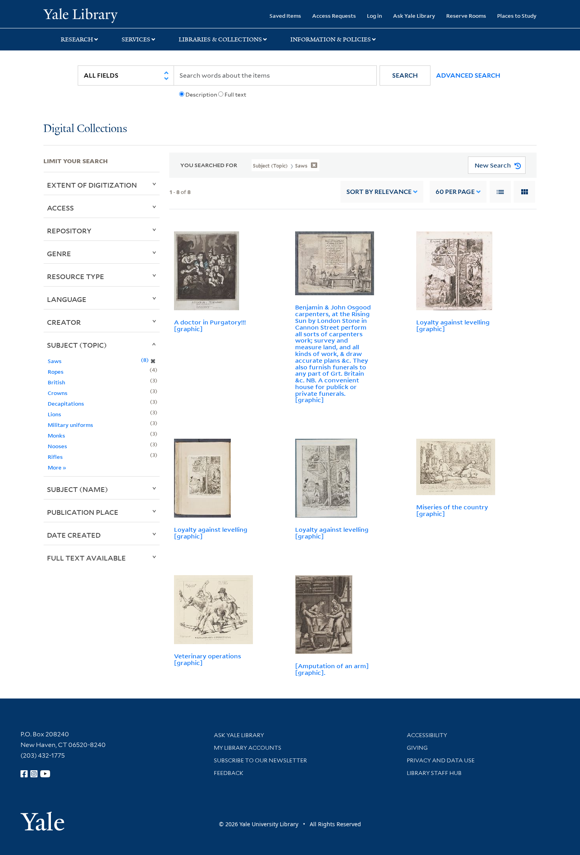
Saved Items (285, 15)
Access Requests (334, 15)
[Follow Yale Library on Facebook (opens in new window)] (24, 773)
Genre (59, 253)
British (56, 382)
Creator (64, 322)
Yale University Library (80, 15)
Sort (379, 192)
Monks (56, 435)
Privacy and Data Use (441, 760)
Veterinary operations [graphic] (207, 659)
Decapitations (66, 403)
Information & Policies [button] (330, 39)
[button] (405, 75)
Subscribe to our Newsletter (260, 760)
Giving (417, 748)
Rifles (55, 456)
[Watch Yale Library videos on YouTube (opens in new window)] (45, 773)
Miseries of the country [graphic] (452, 510)
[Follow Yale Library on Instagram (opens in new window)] (33, 773)
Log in (374, 15)
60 (455, 192)
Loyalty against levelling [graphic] (453, 325)
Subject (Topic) (77, 345)
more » (57, 467)
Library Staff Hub (434, 773)
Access (60, 207)
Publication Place (82, 512)
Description (201, 94)
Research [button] (77, 39)
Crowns (57, 393)
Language (66, 299)
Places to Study (517, 15)
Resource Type (75, 276)
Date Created (74, 535)
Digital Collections (85, 129)
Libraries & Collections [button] (220, 39)
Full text (235, 94)
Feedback (228, 773)
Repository (69, 230)
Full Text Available (86, 558)
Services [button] (136, 39)
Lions (54, 414)
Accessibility (427, 735)
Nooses (57, 446)
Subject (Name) (77, 489)
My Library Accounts (247, 748)
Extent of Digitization (92, 185)
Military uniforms (70, 424)
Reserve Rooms (466, 15)
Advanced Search (468, 75)
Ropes (56, 371)
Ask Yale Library (414, 15)
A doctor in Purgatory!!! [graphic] (210, 325)
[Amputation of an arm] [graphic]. (332, 669)
